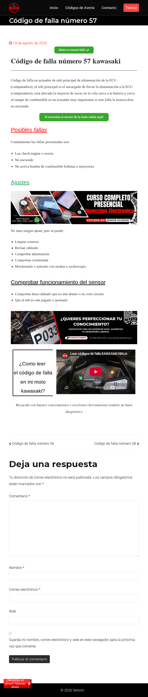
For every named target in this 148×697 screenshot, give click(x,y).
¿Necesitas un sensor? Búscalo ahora (15, 683)
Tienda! (131, 8)
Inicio (54, 8)
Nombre (16, 567)
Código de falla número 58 (115, 443)
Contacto (109, 8)
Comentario (19, 496)
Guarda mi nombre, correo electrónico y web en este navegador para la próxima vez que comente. (72, 643)
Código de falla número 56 (33, 443)
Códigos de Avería (79, 8)
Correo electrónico (24, 589)
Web (12, 611)
